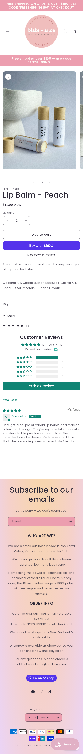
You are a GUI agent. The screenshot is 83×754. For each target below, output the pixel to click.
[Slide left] (33, 182)
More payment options (41, 254)
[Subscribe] (71, 521)
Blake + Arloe (34, 745)
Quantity (8, 213)
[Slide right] (50, 182)
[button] (7, 31)
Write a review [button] (41, 385)
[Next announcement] (76, 60)
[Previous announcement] (7, 60)
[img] (12, 410)
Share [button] (11, 316)
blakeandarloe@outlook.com (43, 664)
